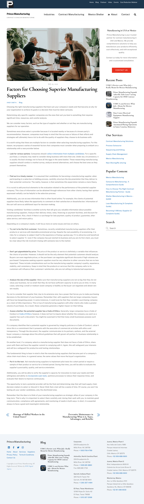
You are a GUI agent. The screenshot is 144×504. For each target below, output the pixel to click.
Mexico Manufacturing (115, 158)
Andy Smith (11, 102)
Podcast (103, 2)
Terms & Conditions (26, 455)
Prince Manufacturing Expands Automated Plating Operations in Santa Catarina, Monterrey (125, 124)
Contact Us (121, 70)
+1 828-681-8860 (85, 465)
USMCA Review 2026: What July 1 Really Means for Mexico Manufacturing (121, 86)
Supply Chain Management (116, 154)
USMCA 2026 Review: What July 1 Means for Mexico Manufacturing (124, 106)
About (113, 14)
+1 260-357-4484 (85, 483)
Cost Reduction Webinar (128, 2)
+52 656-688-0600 (119, 456)
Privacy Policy (12, 455)
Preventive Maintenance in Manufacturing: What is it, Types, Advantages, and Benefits (78, 416)
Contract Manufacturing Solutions (119, 141)
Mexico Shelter (96, 14)
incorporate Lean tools (37, 376)
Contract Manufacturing (71, 14)
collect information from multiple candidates (65, 154)
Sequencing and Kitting (115, 150)
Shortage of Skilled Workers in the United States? (29, 415)
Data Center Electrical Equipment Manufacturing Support (123, 115)
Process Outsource (113, 145)
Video (110, 2)
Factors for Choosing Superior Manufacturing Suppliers (52, 92)
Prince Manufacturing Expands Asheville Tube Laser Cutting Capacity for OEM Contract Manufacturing (121, 95)
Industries (49, 14)
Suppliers (31, 452)
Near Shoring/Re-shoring (116, 163)
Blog (97, 2)
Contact (125, 14)
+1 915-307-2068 (85, 497)
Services (22, 452)
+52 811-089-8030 (119, 490)
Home (91, 2)
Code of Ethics (25, 314)
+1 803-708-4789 (85, 450)
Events (116, 2)
